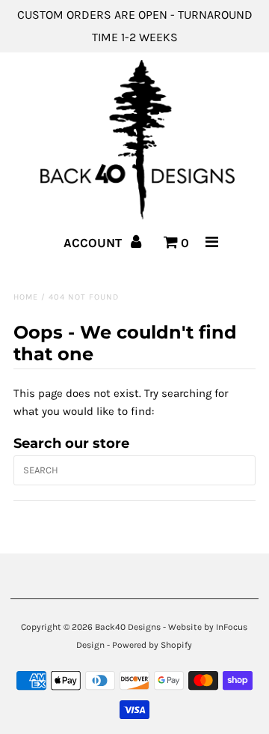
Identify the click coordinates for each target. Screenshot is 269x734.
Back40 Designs (128, 627)
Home (25, 297)
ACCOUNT (94, 242)
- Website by (188, 627)
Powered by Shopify (152, 645)
